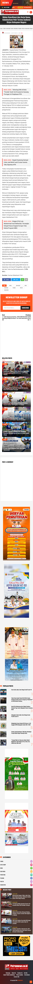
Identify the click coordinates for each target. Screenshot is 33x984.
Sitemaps (8, 973)
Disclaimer (27, 975)
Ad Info (25, 973)
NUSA (26, 286)
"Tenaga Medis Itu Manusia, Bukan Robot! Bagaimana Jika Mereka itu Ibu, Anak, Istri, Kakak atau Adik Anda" (20, 741)
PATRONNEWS (20, 980)
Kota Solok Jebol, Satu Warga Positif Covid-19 (21, 690)
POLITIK (21, 288)
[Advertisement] (16, 339)
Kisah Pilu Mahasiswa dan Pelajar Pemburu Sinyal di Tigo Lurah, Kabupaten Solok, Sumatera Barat (22, 708)
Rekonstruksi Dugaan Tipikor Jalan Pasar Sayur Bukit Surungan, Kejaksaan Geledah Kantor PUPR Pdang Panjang (16, 373)
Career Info (16, 977)
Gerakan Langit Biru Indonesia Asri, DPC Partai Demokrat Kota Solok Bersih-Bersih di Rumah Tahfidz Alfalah (16, 433)
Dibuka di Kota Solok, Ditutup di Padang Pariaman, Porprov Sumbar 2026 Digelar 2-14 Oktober (15, 404)
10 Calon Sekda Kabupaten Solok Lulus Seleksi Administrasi (14, 449)
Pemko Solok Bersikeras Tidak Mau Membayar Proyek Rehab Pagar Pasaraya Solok (21, 732)
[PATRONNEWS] (16, 969)
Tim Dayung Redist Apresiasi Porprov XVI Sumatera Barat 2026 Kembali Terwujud (15, 389)
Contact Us (20, 973)
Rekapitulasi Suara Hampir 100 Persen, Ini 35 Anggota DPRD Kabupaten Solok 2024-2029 (21, 724)
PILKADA (14, 288)
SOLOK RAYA (6, 290)
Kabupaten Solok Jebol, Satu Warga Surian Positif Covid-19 (20, 716)
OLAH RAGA (2, 872)
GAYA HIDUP (18, 286)
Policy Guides (19, 975)
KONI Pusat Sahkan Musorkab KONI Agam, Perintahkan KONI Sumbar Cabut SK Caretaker (14, 419)
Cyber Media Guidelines (9, 975)
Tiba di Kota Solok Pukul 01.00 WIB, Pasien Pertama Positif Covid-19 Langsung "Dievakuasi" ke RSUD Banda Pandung (22, 699)
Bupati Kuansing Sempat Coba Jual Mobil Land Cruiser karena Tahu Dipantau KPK (16, 162)
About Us (14, 973)
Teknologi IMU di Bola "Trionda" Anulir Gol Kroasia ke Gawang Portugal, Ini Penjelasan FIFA (16, 92)
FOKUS (10, 286)
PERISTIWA (6, 288)
